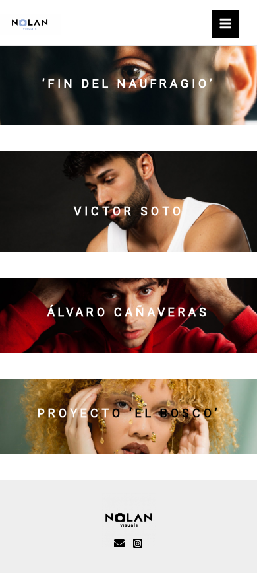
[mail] (119, 543)
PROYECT (75, 413)
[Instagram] (137, 543)
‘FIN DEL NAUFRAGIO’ (128, 83)
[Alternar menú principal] (225, 24)
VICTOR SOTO (129, 211)
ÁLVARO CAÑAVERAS (128, 312)
